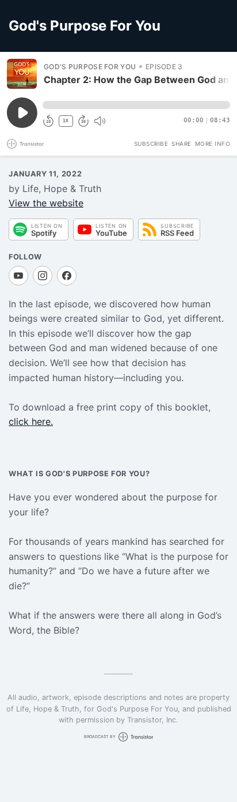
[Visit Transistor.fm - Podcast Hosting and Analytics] (25, 144)
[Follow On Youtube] (18, 275)
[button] (136, 105)
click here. (31, 421)
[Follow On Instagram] (42, 275)
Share (181, 143)
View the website (46, 203)
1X (65, 120)
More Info (213, 143)
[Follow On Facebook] (67, 275)
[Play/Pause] (22, 74)
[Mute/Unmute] (99, 121)
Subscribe (151, 143)
